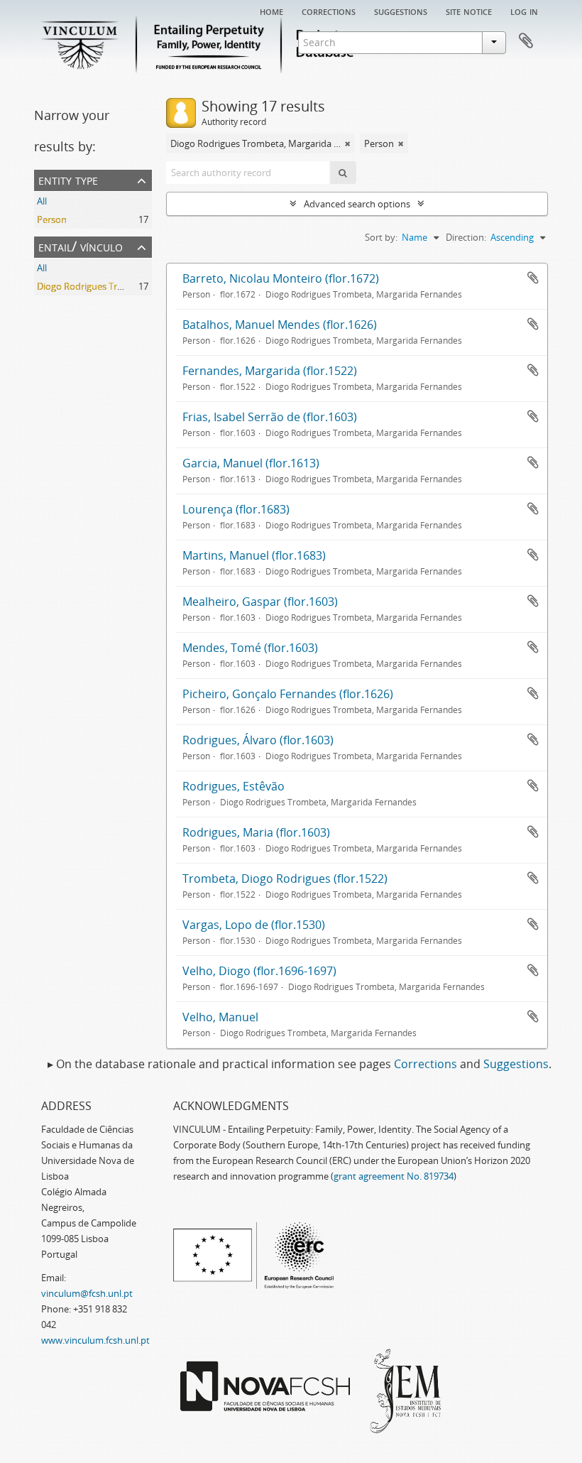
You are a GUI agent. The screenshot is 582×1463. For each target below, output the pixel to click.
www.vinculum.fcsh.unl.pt (95, 1340)
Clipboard (526, 41)
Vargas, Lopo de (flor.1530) (253, 924)
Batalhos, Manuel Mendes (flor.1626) (279, 324)
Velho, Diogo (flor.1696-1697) (259, 971)
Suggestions (400, 10)
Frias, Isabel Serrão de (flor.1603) (269, 417)
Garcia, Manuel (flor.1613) (250, 463)
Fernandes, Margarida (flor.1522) (269, 371)
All (42, 201)
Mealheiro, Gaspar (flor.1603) (260, 601)
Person (52, 219)
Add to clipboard (533, 278)
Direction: (466, 237)
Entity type (68, 179)
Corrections (329, 10)
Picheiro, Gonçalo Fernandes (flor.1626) (287, 694)
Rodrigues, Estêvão (233, 786)
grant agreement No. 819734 (394, 1176)
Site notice (469, 10)
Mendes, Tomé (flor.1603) (250, 648)
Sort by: (381, 237)
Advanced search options (357, 203)
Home (271, 10)
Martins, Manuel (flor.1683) (254, 555)
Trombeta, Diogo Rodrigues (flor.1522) (285, 878)
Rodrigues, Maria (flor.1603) (256, 832)
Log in (524, 10)
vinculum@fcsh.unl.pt (87, 1293)
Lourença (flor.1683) (236, 509)
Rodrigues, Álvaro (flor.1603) (258, 740)
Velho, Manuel (220, 1017)
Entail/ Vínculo (80, 246)
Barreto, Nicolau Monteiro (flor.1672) (280, 278)
